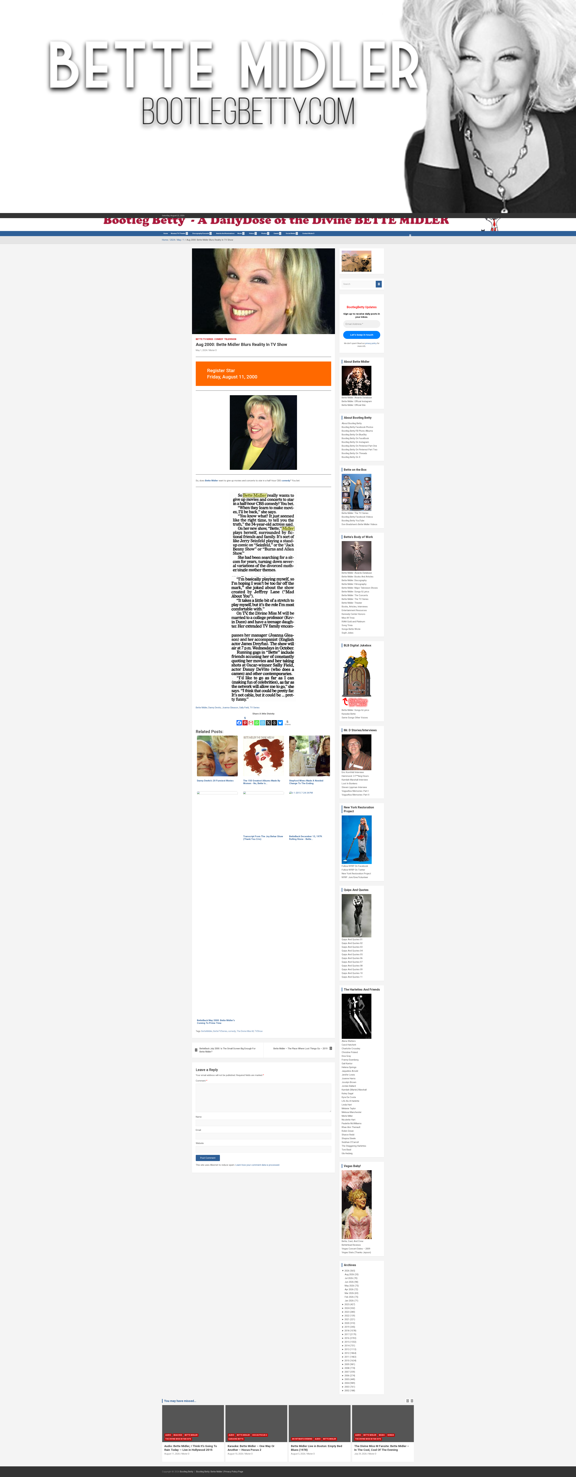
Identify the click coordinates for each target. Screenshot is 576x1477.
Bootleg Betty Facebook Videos (357, 517)
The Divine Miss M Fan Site (241, 1439)
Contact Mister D (308, 233)
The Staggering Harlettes (354, 1146)
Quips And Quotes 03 (352, 947)
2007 (347, 1371)
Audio (191, 1439)
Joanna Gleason (230, 707)
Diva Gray (346, 1056)
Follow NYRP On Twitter (353, 869)
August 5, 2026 (171, 1454)
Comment (201, 1080)
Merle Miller (347, 1116)
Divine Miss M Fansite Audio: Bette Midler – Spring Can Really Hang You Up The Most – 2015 (382, 1449)
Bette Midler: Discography (354, 580)
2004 (347, 1383)
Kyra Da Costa (349, 1097)
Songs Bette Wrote (351, 629)
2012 (347, 1353)
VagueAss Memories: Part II (355, 794)
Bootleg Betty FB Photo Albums (357, 431)
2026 (347, 1270)
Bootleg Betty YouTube (353, 520)
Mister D (213, 350)
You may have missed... (180, 1401)
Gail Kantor (347, 1063)
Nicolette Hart (348, 1119)
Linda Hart (347, 1104)
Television (230, 339)
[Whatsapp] (256, 720)
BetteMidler (206, 1031)
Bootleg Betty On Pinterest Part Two (359, 449)
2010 (347, 1360)
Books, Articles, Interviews (355, 606)
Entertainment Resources (354, 610)
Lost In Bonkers (349, 783)
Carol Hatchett (349, 1044)
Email (198, 1130)
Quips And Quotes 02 (352, 943)
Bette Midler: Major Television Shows (360, 588)
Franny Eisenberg (350, 1059)
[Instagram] (262, 720)
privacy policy (371, 343)
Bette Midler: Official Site (354, 405)
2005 (347, 1379)
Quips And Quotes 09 (352, 969)
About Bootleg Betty (352, 423)
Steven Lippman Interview (354, 787)
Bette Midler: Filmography (354, 584)
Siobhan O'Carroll (350, 1142)
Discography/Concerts (200, 233)
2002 (347, 1390)
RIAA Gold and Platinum (353, 621)
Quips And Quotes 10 (352, 973)
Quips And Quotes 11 (352, 977)
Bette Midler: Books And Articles (357, 576)
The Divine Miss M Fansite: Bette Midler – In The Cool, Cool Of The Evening (255, 1448)
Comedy (218, 339)
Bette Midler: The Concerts (355, 595)
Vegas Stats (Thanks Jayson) (356, 1252)
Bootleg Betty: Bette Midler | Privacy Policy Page (219, 1471)
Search (379, 284)
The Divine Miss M (245, 1031)
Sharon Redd (348, 1134)
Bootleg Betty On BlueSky (354, 434)
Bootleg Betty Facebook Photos (357, 427)
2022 (347, 1315)
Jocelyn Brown (349, 1082)
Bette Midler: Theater (352, 602)
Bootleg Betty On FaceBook (355, 438)
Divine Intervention (389, 1435)
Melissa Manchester (352, 1112)
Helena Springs (349, 1067)
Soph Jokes (347, 632)
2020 (347, 1323)
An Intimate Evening (175, 1439)
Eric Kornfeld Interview (353, 772)
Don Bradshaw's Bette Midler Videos (359, 524)
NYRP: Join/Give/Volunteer (355, 877)
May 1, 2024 (201, 350)
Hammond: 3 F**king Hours (355, 776)
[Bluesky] (280, 720)
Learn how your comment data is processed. (258, 1165)
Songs (264, 1435)
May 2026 (349, 1285)
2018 (347, 1330)
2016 (347, 1338)
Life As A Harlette (350, 1101)
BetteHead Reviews (351, 1245)
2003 (347, 1386)
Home (166, 233)
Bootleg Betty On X (351, 457)
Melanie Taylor (349, 1108)
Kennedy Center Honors (353, 614)
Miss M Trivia (348, 617)
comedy (232, 1031)
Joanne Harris (349, 1078)
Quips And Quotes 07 (352, 962)
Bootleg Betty (186, 1471)
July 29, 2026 (234, 1454)
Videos (251, 233)
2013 (347, 1349)
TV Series (255, 707)
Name (199, 1117)
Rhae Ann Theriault (351, 1127)
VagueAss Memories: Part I (355, 791)
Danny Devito (214, 707)
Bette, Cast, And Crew (352, 1241)
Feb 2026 (349, 1297)
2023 (347, 1312)
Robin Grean (348, 1131)
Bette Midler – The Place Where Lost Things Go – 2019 (300, 1048)
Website (200, 1143)
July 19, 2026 (297, 1454)
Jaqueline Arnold (350, 1071)
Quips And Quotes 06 (352, 958)
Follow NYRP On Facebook (355, 866)
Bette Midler (211, 480)
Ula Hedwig (347, 1153)
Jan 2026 (349, 1300)
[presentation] (407, 1401)
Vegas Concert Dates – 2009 (356, 1248)
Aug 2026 (349, 1274)
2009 (347, 1364)
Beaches (304, 1435)
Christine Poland (350, 1052)
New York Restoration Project (356, 873)
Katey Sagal (347, 1093)
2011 (347, 1357)
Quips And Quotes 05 (352, 954)
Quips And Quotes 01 (352, 939)
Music (239, 233)
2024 (347, 1308)
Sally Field (244, 707)
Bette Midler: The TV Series (355, 513)
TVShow (259, 1031)
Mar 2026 (349, 1293)
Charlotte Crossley (351, 1048)
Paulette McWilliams (352, 1123)
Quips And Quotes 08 (352, 965)
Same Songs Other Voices (355, 717)
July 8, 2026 (360, 1457)
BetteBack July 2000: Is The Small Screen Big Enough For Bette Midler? (228, 1050)
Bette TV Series (204, 339)
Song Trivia (347, 625)
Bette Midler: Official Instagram (357, 401)
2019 (347, 1327)
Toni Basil (346, 1149)
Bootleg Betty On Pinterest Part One (359, 445)
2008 (347, 1368)
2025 (347, 1304)
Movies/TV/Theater (178, 233)
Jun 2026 (349, 1282)
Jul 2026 (349, 1278)
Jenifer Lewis (348, 1074)
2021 (347, 1319)
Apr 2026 (349, 1289)
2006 (347, 1375)
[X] (268, 720)
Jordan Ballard (349, 1086)
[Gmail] (251, 720)
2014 (347, 1345)
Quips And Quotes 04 (352, 950)
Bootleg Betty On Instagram (355, 442)
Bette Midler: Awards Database (357, 397)
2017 (347, 1334)
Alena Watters (349, 1041)
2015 (347, 1342)
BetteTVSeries (220, 1031)
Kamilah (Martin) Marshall (354, 1089)
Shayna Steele (349, 1138)
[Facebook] (239, 720)
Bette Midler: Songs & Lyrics (355, 591)
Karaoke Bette (349, 714)
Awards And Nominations (225, 233)
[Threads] (274, 720)
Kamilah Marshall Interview (355, 779)
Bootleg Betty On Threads (354, 453)
